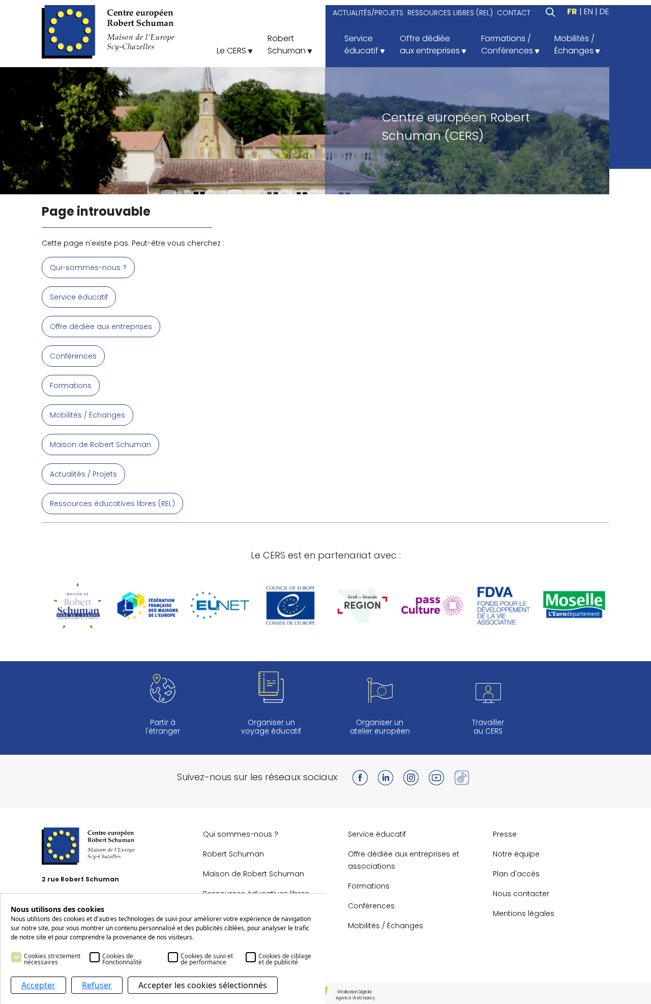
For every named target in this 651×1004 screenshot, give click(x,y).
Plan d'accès (516, 874)
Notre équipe (516, 854)
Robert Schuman (233, 854)
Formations (71, 385)
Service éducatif (79, 297)
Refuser (97, 985)
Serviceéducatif (362, 44)
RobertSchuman (288, 44)
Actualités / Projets (83, 474)
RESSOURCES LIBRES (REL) (450, 13)
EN (588, 11)
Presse (505, 834)
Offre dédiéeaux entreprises (431, 44)
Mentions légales (523, 913)
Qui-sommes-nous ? (88, 267)
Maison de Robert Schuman (100, 444)
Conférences (73, 356)
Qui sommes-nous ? (240, 834)
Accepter (38, 985)
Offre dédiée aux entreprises (101, 326)
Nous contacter (521, 894)
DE (604, 11)
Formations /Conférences (508, 44)
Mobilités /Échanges (575, 44)
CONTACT (513, 13)
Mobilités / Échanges (87, 415)
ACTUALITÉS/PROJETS (368, 13)
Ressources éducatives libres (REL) (112, 503)
